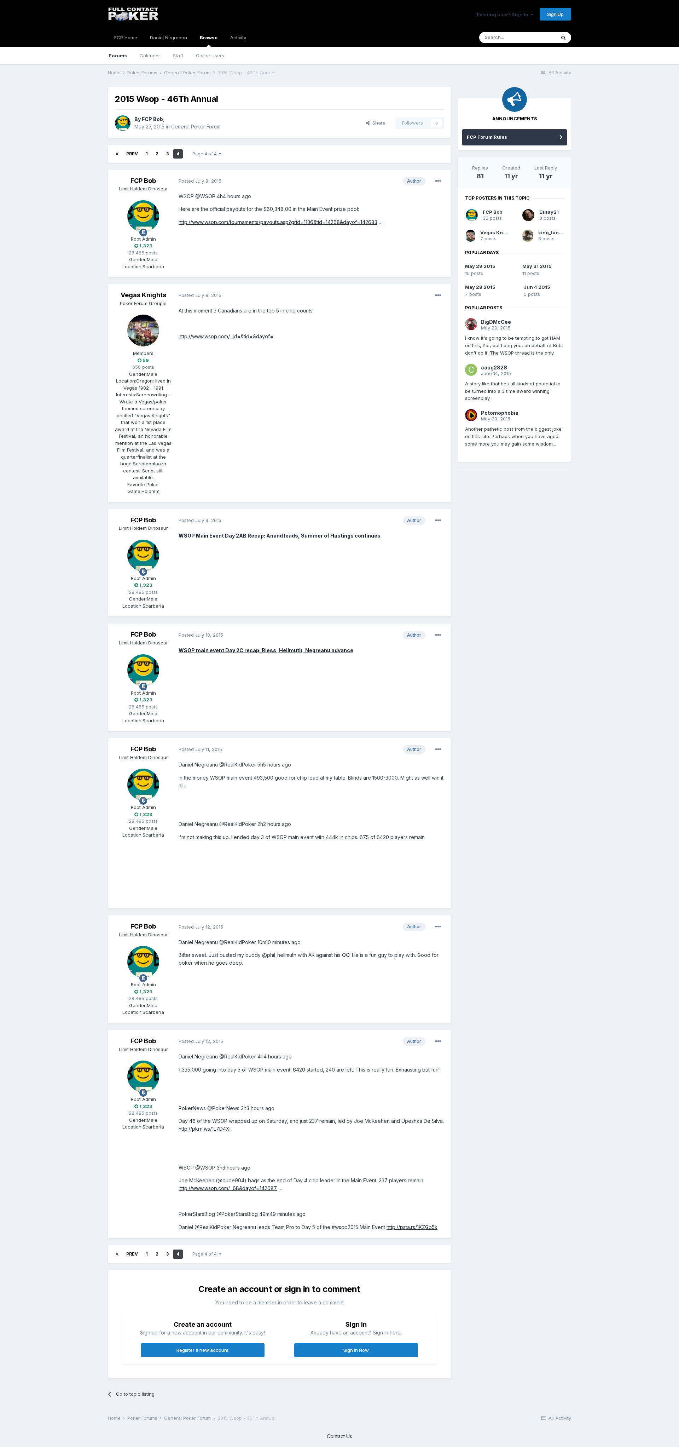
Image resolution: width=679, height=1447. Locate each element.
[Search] (563, 37)
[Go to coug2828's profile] (471, 370)
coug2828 (494, 367)
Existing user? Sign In (503, 14)
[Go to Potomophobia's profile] (471, 415)
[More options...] (438, 181)
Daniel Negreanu (168, 37)
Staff (178, 55)
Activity (238, 37)
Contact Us (339, 1436)
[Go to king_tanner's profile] (527, 236)
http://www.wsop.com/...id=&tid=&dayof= (226, 336)
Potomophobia (499, 413)
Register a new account (202, 1350)
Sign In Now (356, 1350)
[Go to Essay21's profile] (528, 215)
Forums (118, 55)
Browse (208, 37)
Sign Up (555, 14)
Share (377, 123)
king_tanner (552, 232)
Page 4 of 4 (205, 153)
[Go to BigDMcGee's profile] (471, 324)
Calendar (150, 55)
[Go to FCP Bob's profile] (122, 123)
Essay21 (549, 212)
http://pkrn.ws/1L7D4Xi (205, 1129)
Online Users (210, 55)
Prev (132, 153)
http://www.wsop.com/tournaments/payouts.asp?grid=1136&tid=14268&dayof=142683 (278, 222)
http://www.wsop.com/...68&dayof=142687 (228, 1188)
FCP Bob (152, 119)
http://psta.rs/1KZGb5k (412, 1227)
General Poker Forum (196, 127)
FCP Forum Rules (487, 137)
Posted (200, 181)
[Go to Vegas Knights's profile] (143, 330)
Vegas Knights (143, 295)
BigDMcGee (496, 322)
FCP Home (125, 37)
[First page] (117, 154)
